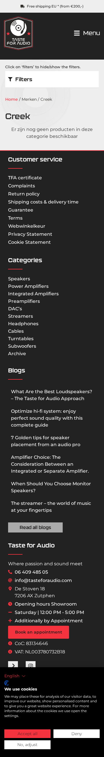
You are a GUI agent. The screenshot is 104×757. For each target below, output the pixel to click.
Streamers (20, 316)
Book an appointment (38, 632)
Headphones (23, 323)
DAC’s (15, 308)
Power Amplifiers (28, 286)
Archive (17, 353)
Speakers (19, 279)
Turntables (21, 338)
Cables (16, 331)
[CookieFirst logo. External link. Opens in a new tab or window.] (6, 683)
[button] (15, 676)
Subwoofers (22, 346)
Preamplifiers (24, 301)
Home (11, 99)
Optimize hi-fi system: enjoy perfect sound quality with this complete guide (47, 418)
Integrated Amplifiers (33, 293)
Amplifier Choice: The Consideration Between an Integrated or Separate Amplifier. (50, 464)
